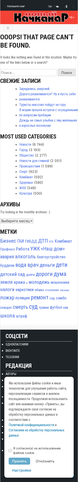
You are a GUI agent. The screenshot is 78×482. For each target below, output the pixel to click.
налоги (7, 289)
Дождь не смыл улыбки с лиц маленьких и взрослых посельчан (48, 123)
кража (19, 282)
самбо (61, 297)
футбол (56, 307)
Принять (19, 461)
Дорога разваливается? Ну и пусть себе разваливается (47, 96)
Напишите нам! (16, 6)
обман (39, 290)
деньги (47, 265)
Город (23, 150)
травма (44, 307)
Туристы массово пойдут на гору (42, 105)
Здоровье (26, 182)
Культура (25, 193)
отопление (52, 290)
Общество (26, 155)
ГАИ (20, 241)
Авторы (11, 374)
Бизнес (8, 241)
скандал (6, 307)
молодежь (39, 282)
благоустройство (51, 256)
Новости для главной (34, 161)
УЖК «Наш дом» (47, 249)
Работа (22, 249)
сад (52, 298)
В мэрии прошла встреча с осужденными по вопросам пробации (48, 112)
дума (60, 273)
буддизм (7, 265)
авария (7, 256)
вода (20, 265)
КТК (51, 241)
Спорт (23, 172)
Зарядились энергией (34, 89)
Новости (25, 144)
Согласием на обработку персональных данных (36, 432)
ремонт (40, 297)
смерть (20, 307)
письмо (64, 290)
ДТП (43, 241)
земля (6, 282)
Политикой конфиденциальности (31, 425)
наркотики (25, 289)
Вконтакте (13, 350)
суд (33, 306)
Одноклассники (17, 344)
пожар (7, 297)
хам (65, 308)
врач (33, 265)
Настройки (21, 470)
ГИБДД (31, 241)
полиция (22, 297)
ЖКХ (22, 188)
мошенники (60, 282)
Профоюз (7, 249)
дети (61, 264)
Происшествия (29, 166)
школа (7, 315)
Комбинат (26, 177)
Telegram (12, 357)
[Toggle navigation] (7, 28)
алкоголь (25, 257)
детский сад (12, 274)
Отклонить (45, 461)
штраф (21, 316)
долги (30, 275)
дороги (44, 273)
